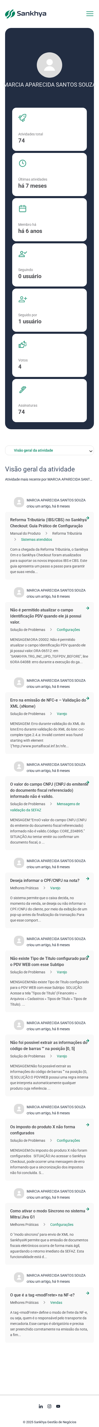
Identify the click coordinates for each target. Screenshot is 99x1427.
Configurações (68, 630)
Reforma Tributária (67, 533)
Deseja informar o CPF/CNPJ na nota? (44, 880)
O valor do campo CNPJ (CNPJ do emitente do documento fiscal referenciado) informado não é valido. (49, 790)
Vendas (56, 1303)
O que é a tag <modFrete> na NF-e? (42, 1295)
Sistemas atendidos (36, 539)
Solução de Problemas (27, 630)
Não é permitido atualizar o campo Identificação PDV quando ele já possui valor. (45, 616)
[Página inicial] (25, 13)
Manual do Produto (25, 533)
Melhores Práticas (24, 888)
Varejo (62, 714)
